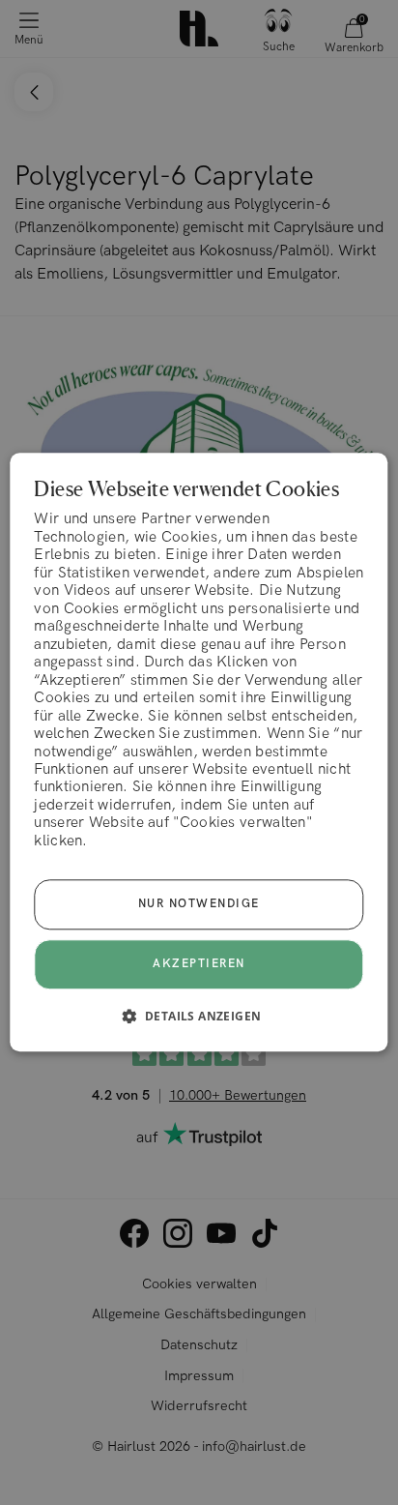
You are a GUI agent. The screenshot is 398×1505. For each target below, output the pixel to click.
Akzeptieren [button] (199, 965)
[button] (199, 1016)
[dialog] (198, 752)
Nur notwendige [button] (199, 905)
